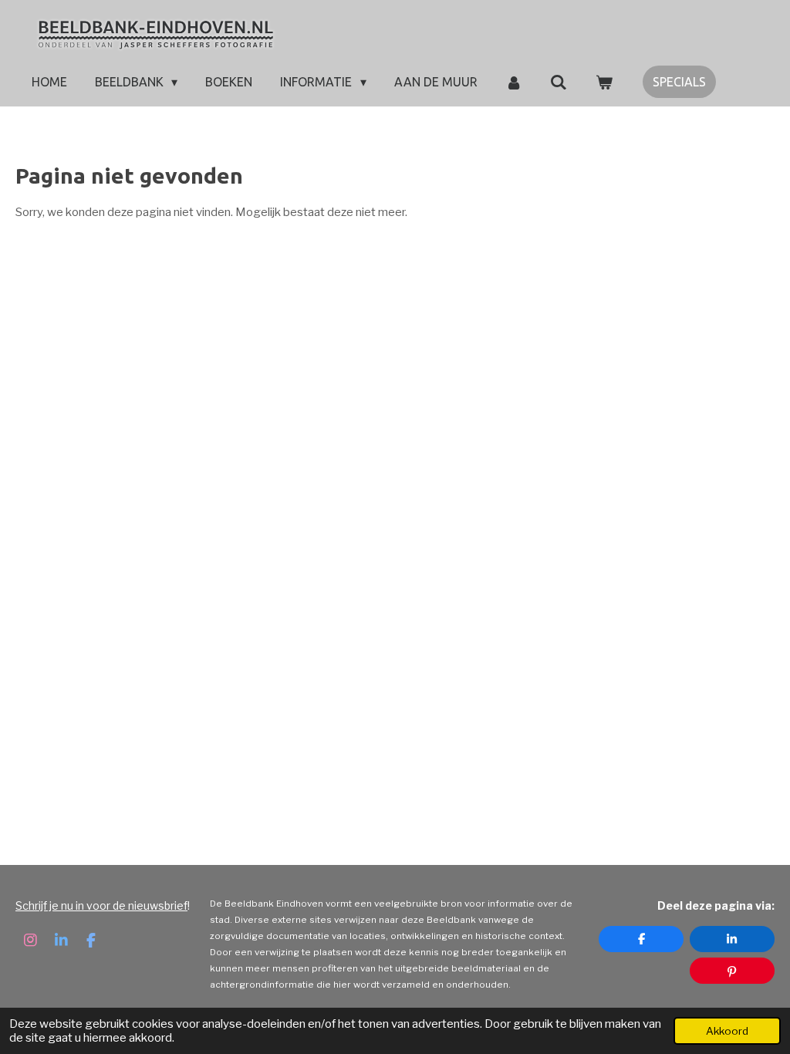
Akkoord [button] (727, 1031)
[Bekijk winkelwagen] (604, 82)
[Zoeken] (558, 82)
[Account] (513, 82)
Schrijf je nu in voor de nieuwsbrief (101, 905)
